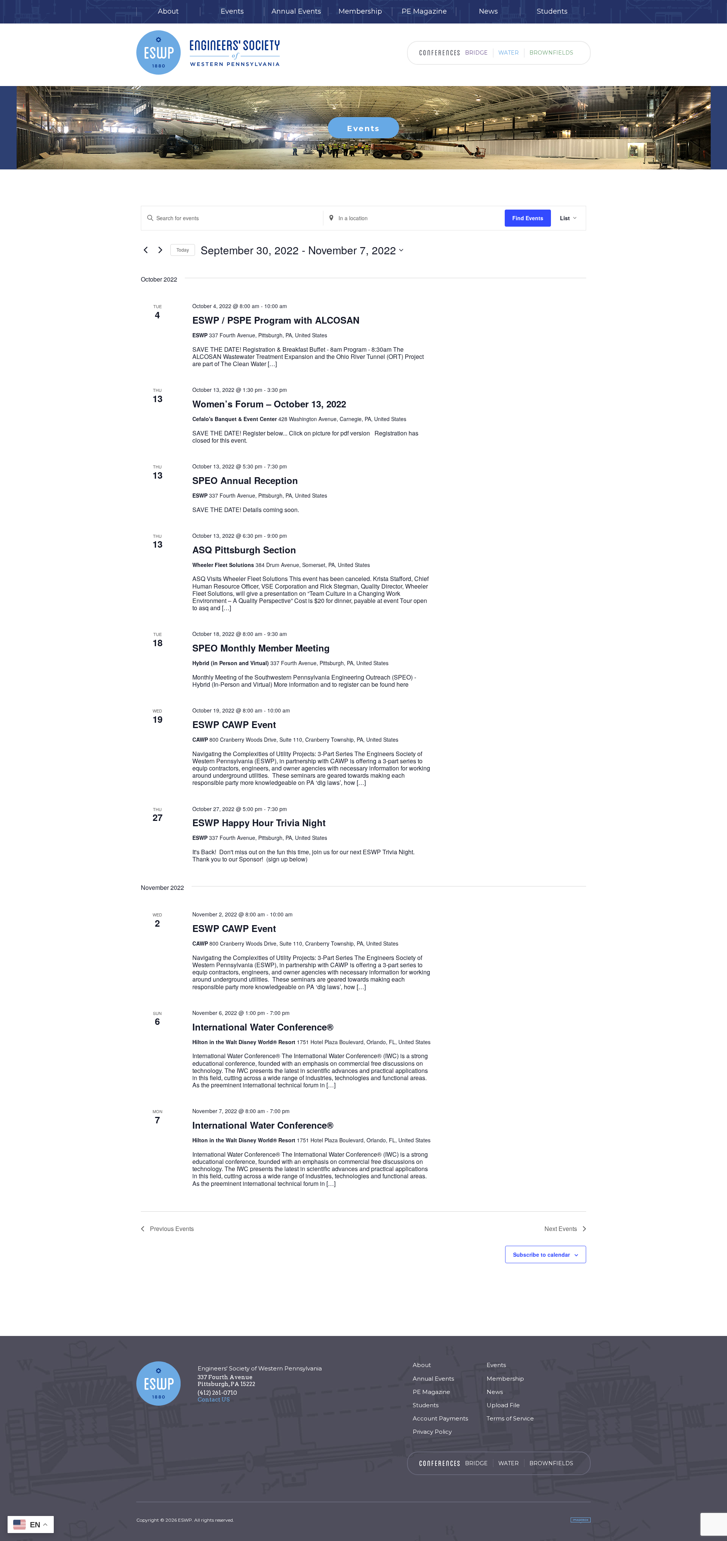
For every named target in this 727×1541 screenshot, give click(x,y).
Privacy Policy (432, 1431)
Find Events (527, 218)
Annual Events (296, 12)
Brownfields (551, 52)
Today (182, 249)
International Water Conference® (263, 1026)
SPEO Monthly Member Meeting (261, 647)
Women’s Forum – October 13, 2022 (269, 403)
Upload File (503, 1405)
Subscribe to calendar (541, 1254)
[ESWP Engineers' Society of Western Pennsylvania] (208, 52)
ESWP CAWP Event (234, 724)
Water (508, 52)
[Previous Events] (145, 250)
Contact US (214, 1399)
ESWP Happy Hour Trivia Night (259, 822)
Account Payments (440, 1418)
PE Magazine (424, 12)
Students (552, 12)
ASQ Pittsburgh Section (244, 549)
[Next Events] (160, 250)
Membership (360, 12)
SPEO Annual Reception (245, 480)
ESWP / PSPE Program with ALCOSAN (275, 319)
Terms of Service (510, 1418)
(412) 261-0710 (217, 1392)
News (488, 12)
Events (232, 12)
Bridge (476, 52)
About (168, 12)
